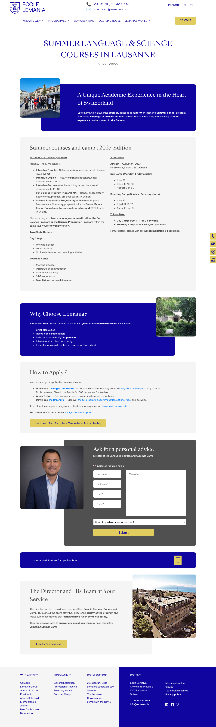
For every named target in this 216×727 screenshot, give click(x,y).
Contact (185, 20)
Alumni (24, 705)
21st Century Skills (97, 682)
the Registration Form (61, 388)
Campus (25, 682)
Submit (123, 532)
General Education (64, 682)
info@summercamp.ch (132, 388)
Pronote (174, 4)
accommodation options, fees (114, 399)
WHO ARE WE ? (31, 20)
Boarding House (63, 690)
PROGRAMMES (57, 20)
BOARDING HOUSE (109, 20)
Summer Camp (62, 694)
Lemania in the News (99, 701)
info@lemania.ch (139, 704)
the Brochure (56, 399)
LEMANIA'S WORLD (136, 20)
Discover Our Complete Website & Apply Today (67, 423)
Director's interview (48, 644)
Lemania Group (29, 686)
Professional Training (65, 686)
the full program (87, 399)
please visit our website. (114, 406)
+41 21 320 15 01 (141, 700)
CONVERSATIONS (84, 20)
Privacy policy (173, 694)
